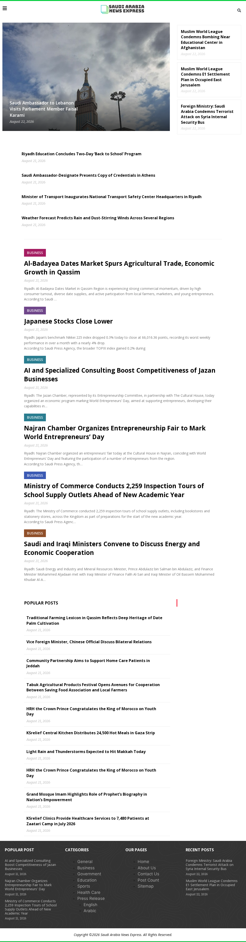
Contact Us (148, 873)
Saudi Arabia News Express (121, 934)
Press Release (91, 898)
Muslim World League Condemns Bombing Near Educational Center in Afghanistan (205, 39)
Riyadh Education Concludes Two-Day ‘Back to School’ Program (81, 153)
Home (143, 861)
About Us (147, 867)
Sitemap (146, 886)
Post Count (148, 880)
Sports (83, 886)
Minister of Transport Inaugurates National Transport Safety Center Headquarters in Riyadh (112, 196)
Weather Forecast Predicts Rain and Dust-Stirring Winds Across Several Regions (98, 218)
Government (89, 873)
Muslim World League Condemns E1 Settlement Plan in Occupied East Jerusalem (205, 77)
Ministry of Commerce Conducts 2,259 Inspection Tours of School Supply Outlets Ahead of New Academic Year (114, 490)
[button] (239, 10)
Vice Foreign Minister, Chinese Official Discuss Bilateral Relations (89, 641)
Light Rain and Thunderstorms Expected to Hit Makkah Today (86, 751)
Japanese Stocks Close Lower (68, 321)
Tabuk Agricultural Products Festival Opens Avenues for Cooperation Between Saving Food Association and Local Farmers (93, 687)
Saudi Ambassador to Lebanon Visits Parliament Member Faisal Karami (44, 109)
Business (86, 867)
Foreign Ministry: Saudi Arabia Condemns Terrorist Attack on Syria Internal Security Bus (207, 114)
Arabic (90, 910)
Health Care (88, 892)
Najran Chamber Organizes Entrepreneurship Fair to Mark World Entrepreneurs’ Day (28, 884)
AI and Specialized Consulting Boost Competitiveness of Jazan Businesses (30, 864)
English (90, 904)
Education (87, 880)
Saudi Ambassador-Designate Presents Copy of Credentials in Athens (88, 175)
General (84, 861)
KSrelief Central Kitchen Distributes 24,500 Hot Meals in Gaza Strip (90, 732)
